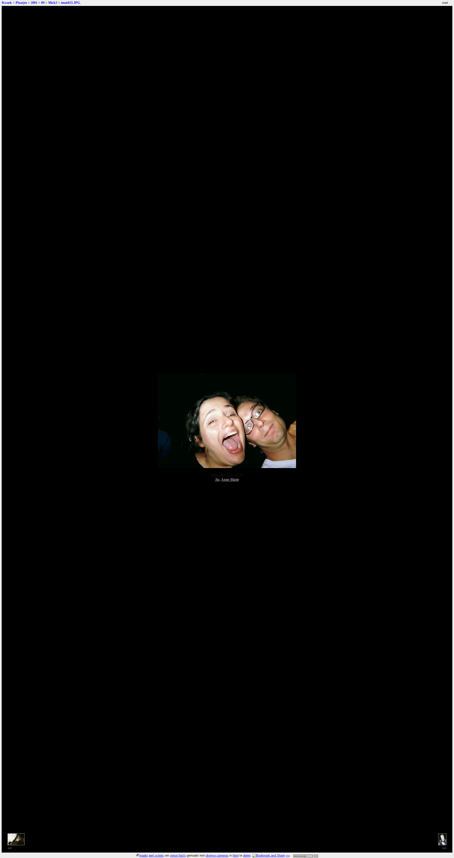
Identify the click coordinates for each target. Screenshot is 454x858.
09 (42, 2)
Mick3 (52, 2)
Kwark (7, 2)
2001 (34, 2)
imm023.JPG (70, 2)
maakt (143, 855)
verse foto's (178, 855)
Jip (217, 479)
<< (10, 848)
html (236, 855)
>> (444, 848)
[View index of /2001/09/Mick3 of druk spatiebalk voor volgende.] (227, 467)
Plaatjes (21, 2)
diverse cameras (217, 855)
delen (246, 855)
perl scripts (156, 855)
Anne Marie (230, 479)
